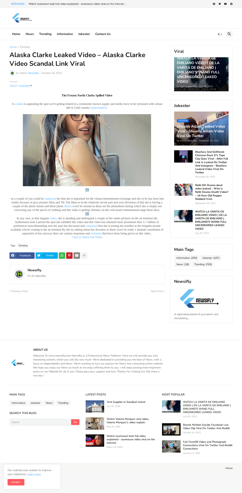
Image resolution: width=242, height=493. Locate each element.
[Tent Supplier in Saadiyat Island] (95, 406)
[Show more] (84, 255)
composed (91, 225)
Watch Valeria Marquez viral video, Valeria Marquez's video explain (128, 420)
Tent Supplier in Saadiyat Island (126, 402)
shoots (68, 206)
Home (16, 34)
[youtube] (225, 4)
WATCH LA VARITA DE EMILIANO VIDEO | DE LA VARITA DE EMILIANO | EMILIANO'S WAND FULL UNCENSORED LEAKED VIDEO (211, 220)
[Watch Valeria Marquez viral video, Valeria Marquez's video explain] (95, 423)
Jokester (84, 34)
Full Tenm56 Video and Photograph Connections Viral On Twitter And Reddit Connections (207, 445)
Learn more (34, 474)
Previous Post (20, 291)
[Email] (77, 255)
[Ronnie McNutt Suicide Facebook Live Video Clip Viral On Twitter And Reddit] (171, 429)
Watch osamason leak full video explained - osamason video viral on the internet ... (77, 4)
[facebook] (214, 4)
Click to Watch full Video (87, 237)
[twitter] (220, 4)
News (30, 34)
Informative (186, 258)
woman (19, 103)
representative (99, 107)
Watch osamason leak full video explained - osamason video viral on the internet (131, 439)
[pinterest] (231, 4)
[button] (220, 34)
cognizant (50, 198)
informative (65, 34)
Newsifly (34, 270)
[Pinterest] (69, 255)
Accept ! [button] (16, 482)
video (53, 218)
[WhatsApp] (62, 255)
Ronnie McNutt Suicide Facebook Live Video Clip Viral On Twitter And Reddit (206, 426)
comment (96, 233)
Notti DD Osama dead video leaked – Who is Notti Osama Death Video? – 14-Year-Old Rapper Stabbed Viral (211, 192)
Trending (45, 34)
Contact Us (103, 34)
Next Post (156, 291)
